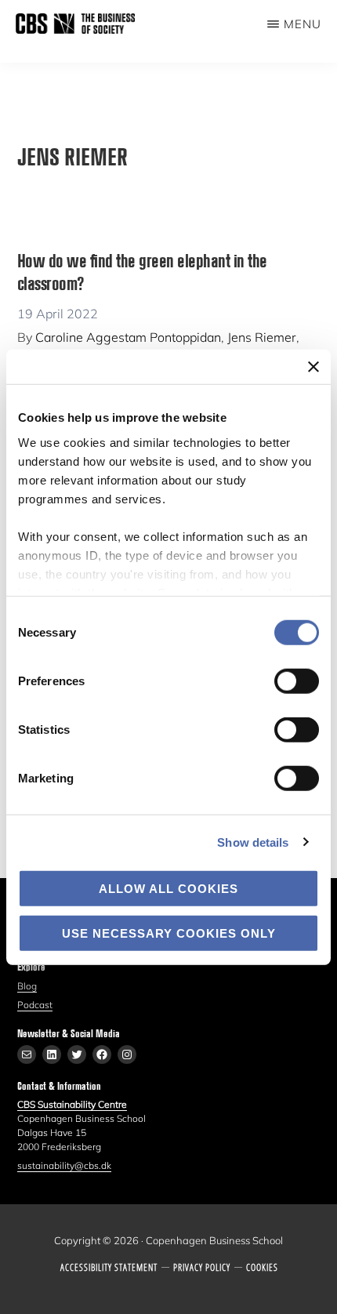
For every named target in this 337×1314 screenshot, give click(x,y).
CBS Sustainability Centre (72, 1104)
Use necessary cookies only (169, 932)
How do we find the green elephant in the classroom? (142, 271)
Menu (302, 23)
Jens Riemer (261, 337)
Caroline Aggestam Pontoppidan (128, 337)
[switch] (296, 681)
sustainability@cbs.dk (64, 1165)
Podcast (35, 1005)
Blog (27, 986)
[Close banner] (313, 366)
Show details (252, 841)
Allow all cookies (168, 888)
